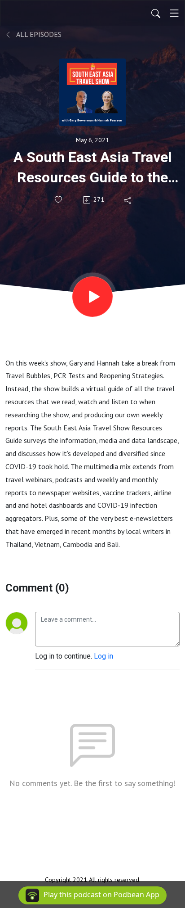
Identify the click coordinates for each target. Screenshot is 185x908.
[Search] (156, 13)
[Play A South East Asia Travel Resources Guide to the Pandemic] (92, 296)
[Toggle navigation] (174, 13)
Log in (103, 656)
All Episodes (38, 34)
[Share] (128, 200)
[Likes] (59, 199)
